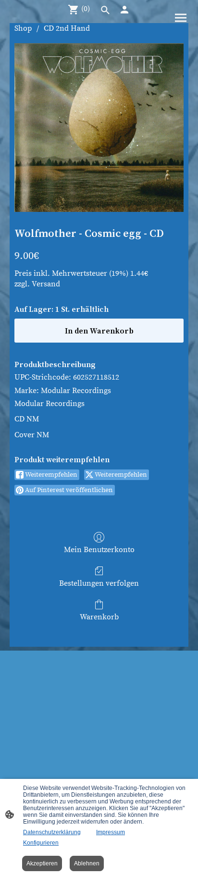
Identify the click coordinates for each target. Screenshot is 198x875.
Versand (46, 284)
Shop (23, 28)
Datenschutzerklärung (52, 832)
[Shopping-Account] (124, 9)
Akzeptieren (42, 863)
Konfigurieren (41, 842)
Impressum (110, 832)
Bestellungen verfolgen (99, 583)
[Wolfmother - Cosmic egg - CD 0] (99, 127)
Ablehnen (86, 863)
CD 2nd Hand (67, 28)
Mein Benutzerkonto (99, 550)
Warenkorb (99, 617)
